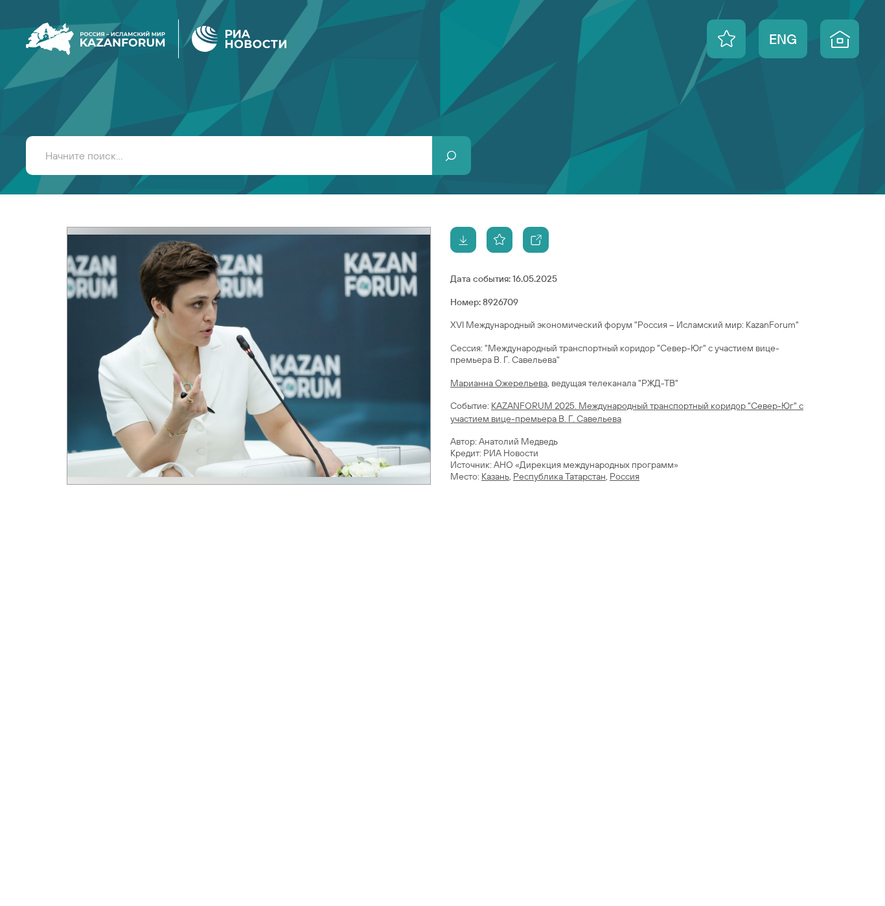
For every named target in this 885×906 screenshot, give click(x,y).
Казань (495, 476)
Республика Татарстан (559, 476)
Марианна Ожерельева (498, 383)
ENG (783, 38)
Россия (624, 476)
